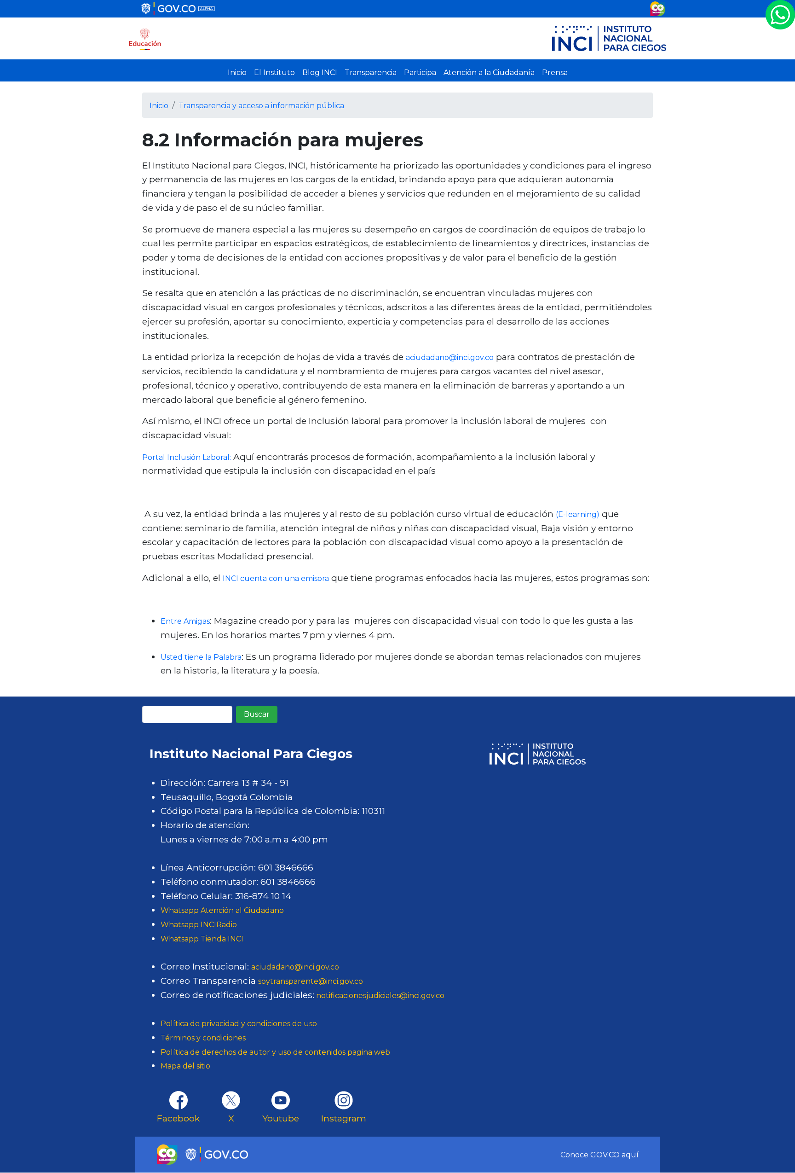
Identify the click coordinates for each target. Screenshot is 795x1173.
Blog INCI (319, 72)
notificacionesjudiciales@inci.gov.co (379, 995)
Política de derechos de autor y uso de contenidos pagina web (275, 1052)
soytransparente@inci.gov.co (310, 981)
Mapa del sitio (185, 1066)
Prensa (555, 72)
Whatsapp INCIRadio (199, 924)
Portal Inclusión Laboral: (186, 457)
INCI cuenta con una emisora (276, 578)
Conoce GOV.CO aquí (599, 1154)
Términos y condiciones (203, 1038)
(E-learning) (577, 514)
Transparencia (371, 72)
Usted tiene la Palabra (201, 657)
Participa (420, 72)
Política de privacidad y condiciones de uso (239, 1023)
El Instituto (274, 72)
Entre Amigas (185, 621)
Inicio (237, 72)
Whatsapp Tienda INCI (202, 939)
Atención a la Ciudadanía (489, 72)
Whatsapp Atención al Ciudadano (222, 910)
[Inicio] (144, 38)
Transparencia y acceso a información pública (261, 105)
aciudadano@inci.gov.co (450, 357)
